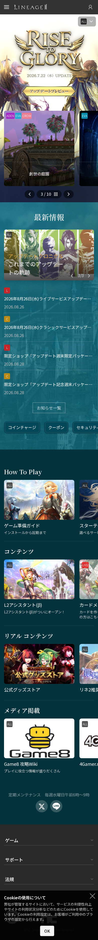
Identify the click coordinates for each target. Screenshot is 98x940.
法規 (9, 879)
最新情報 (49, 216)
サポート (14, 859)
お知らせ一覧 (49, 408)
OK (47, 931)
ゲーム (11, 840)
